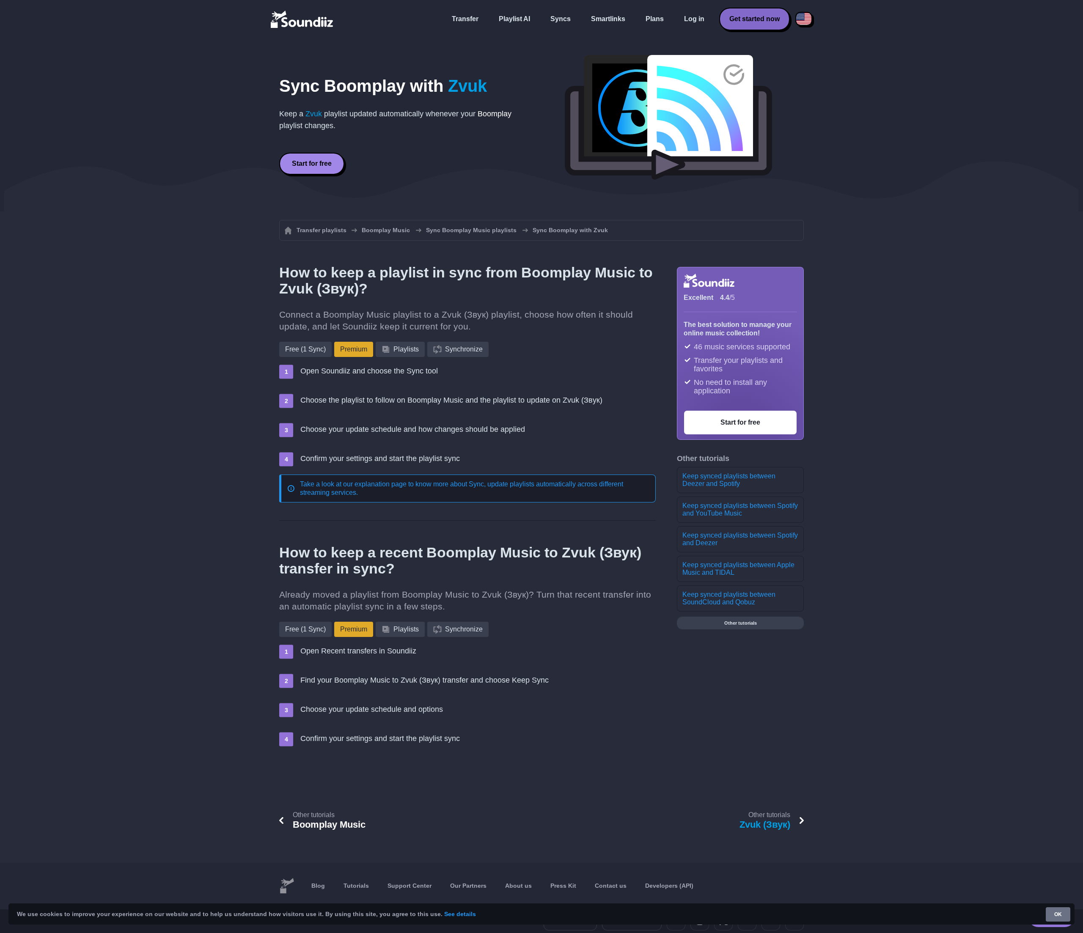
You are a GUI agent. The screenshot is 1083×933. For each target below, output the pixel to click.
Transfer (465, 18)
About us (518, 885)
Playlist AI (514, 18)
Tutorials (356, 885)
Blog (318, 885)
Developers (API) (669, 885)
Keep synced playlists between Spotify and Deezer (740, 539)
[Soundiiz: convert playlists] (286, 886)
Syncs (560, 18)
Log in (694, 18)
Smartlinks (608, 18)
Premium (353, 349)
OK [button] (1058, 914)
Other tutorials (740, 623)
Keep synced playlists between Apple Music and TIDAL (738, 568)
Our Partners (468, 885)
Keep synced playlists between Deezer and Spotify (728, 479)
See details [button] (460, 914)
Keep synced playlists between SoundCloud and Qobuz (728, 598)
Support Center (410, 885)
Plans (655, 18)
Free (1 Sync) (305, 349)
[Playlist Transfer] (302, 19)
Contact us (611, 885)
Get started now (754, 18)
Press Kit (563, 885)
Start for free (312, 163)
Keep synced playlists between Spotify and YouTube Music (740, 509)
